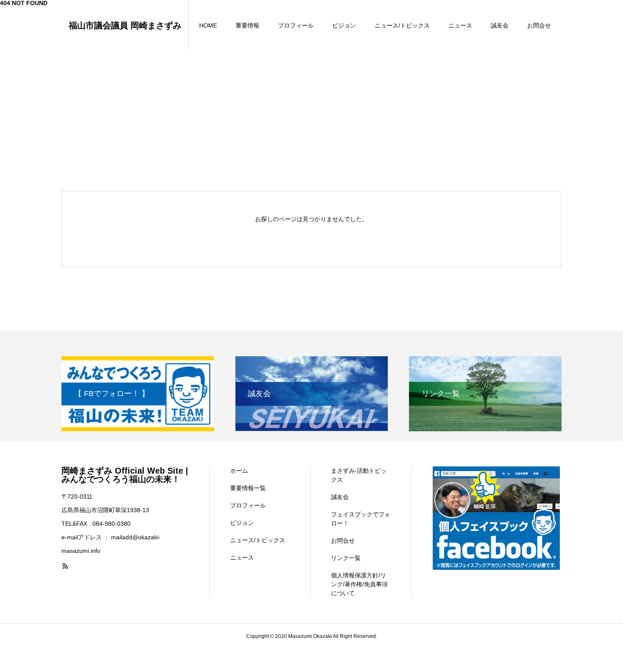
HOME (208, 25)
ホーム (239, 470)
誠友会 (500, 25)
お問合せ (539, 25)
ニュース (460, 25)
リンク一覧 (346, 558)
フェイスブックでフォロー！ (360, 519)
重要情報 (247, 25)
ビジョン (344, 25)
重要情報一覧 (248, 488)
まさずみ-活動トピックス (359, 475)
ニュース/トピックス (402, 25)
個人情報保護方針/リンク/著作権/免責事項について (359, 584)
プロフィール (296, 25)
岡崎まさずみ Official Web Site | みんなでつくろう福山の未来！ (124, 475)
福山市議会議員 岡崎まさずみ (125, 25)
